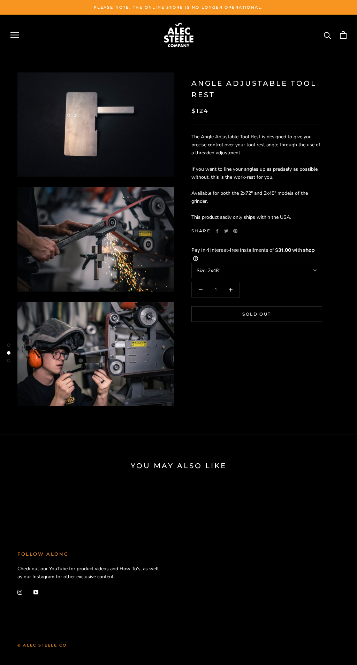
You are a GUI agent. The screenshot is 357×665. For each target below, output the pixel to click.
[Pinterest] (235, 231)
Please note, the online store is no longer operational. (179, 7)
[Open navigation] (14, 35)
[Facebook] (217, 231)
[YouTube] (35, 592)
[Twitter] (226, 231)
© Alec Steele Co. (42, 645)
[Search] (327, 35)
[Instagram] (19, 592)
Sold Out (256, 314)
